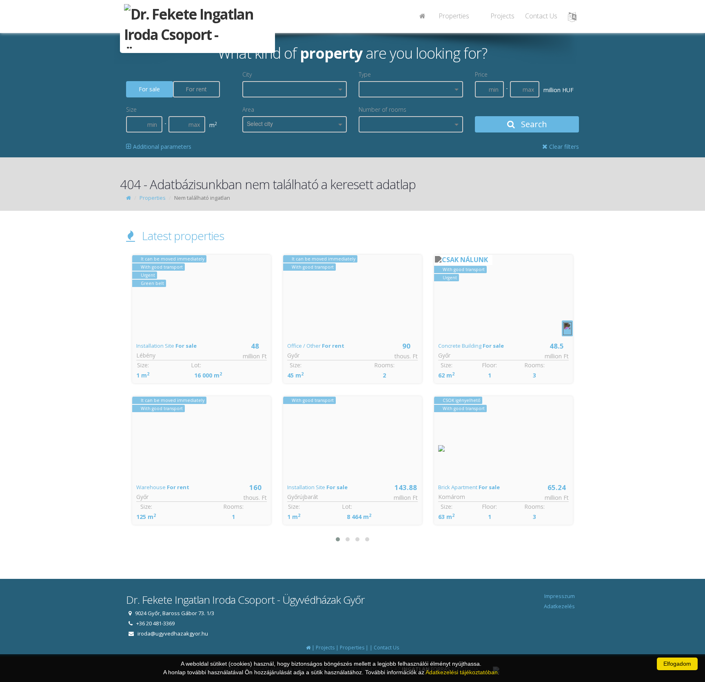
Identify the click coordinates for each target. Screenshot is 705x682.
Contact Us (541, 15)
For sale (149, 89)
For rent (196, 89)
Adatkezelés (559, 606)
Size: (143, 365)
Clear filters (563, 146)
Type (365, 74)
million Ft (255, 356)
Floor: (489, 365)
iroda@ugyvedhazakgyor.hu (172, 633)
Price (481, 74)
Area (248, 109)
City (247, 74)
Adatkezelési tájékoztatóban (462, 672)
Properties (454, 15)
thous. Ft (255, 497)
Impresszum (559, 596)
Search (533, 124)
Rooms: (233, 506)
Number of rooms (382, 109)
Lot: (196, 365)
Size (131, 109)
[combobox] (294, 89)
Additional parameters (161, 146)
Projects (502, 15)
